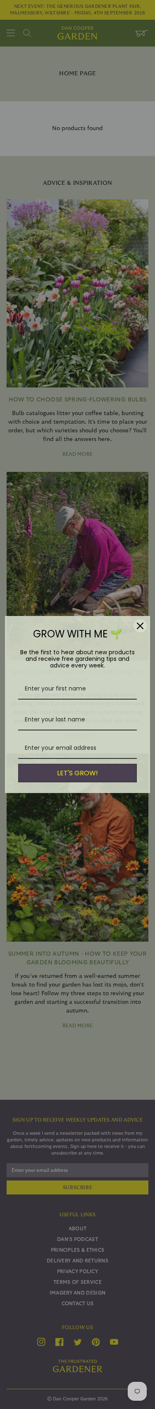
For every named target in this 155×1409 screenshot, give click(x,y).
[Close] (140, 626)
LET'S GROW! (77, 773)
